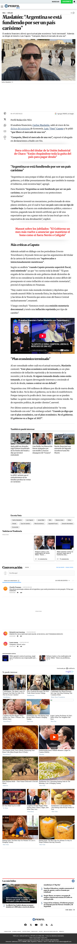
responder (12, 592)
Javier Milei (41, 520)
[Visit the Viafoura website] (70, 668)
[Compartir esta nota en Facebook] (5, 113)
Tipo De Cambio (25, 523)
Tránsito (61, 931)
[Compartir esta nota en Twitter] (5, 119)
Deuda (14, 523)
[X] (31, 925)
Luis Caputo (29, 520)
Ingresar (55, 2)
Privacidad (34, 931)
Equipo (41, 931)
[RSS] (47, 925)
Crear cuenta (69, 567)
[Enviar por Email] (5, 131)
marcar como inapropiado (69, 593)
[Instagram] (42, 925)
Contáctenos (26, 931)
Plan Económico (39, 523)
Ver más (68, 909)
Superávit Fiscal (52, 523)
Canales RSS (7, 931)
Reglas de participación (51, 931)
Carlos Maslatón (17, 520)
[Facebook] (25, 925)
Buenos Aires (59, 520)
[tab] (11, 580)
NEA (3, 13)
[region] (38, 618)
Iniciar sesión (60, 567)
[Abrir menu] (2, 6)
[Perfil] (38, 920)
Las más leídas (9, 881)
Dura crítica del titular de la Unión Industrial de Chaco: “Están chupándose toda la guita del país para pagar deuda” (42, 154)
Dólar (69, 520)
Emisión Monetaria (67, 523)
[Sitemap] (52, 925)
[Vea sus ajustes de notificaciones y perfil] (74, 1)
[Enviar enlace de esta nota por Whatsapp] (5, 125)
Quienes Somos (16, 931)
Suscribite (66, 1)
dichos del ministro (20, 128)
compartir (62, 592)
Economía (15, 527)
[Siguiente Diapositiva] (73, 549)
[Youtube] (36, 925)
